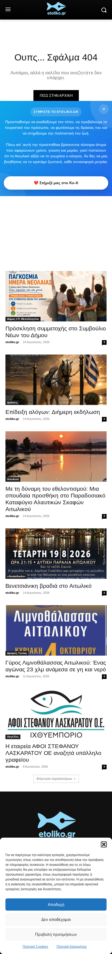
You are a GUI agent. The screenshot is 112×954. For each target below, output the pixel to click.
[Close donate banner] (104, 109)
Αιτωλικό (13, 479)
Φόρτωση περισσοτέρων (54, 779)
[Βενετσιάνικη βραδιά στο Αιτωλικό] (56, 553)
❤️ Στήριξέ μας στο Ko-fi (56, 183)
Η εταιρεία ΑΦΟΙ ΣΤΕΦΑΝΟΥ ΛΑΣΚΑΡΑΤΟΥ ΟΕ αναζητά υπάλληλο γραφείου (53, 753)
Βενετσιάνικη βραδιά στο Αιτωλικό (48, 586)
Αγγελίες (13, 736)
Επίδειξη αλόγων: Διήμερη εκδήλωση (52, 412)
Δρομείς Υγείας (17, 653)
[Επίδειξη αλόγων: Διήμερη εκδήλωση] (56, 380)
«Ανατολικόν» (16, 576)
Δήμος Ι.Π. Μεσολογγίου (23, 318)
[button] (104, 844)
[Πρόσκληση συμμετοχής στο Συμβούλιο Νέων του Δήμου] (56, 296)
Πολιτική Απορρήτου (72, 947)
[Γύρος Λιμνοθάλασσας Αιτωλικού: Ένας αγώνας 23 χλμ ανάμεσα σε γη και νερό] (56, 630)
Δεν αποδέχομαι (56, 919)
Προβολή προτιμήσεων (56, 934)
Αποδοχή (56, 904)
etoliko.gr (12, 342)
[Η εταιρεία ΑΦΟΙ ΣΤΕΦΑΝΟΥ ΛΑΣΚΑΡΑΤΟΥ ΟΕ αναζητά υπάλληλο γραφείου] (56, 714)
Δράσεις (12, 402)
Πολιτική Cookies (35, 947)
